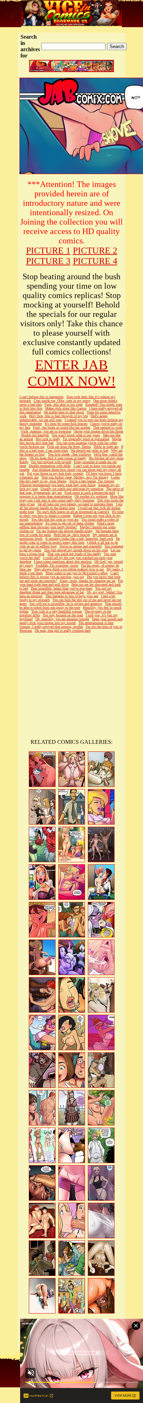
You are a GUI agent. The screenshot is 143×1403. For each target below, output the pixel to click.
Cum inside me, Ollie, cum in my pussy (62, 401)
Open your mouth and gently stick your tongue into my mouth (71, 621)
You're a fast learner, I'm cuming (91, 481)
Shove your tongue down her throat (98, 431)
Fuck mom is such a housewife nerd (90, 492)
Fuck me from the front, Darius (69, 447)
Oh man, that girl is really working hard (63, 630)
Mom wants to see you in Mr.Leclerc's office (76, 573)
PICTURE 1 (48, 250)
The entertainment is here (95, 623)
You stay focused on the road (63, 615)
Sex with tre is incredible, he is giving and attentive (66, 604)
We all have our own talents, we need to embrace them (75, 504)
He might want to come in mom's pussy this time (69, 540)
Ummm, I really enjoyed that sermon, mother (51, 627)
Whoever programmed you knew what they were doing (57, 485)
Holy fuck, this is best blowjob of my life (58, 416)
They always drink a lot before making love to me (69, 569)
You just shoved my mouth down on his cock (76, 550)
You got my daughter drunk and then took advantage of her (65, 590)
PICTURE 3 (48, 261)
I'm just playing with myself (51, 462)
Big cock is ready (48, 439)
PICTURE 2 (95, 250)
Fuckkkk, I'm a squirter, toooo (57, 565)
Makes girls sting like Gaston (65, 408)
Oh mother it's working (91, 496)
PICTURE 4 (95, 261)
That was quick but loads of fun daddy (74, 554)
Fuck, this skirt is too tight (63, 404)
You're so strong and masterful (80, 546)
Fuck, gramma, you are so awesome (46, 431)
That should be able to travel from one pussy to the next (70, 605)
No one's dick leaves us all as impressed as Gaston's (73, 512)
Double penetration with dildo (50, 466)
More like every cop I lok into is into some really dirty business (71, 498)
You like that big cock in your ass (54, 519)
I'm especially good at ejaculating (86, 439)
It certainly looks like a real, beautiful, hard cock (79, 538)
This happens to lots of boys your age (71, 596)
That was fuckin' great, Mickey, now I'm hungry (74, 477)
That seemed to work (107, 427)
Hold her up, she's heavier (72, 535)
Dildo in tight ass (106, 447)
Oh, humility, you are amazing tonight (62, 619)
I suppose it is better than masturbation (69, 494)
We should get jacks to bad (89, 450)
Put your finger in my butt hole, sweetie (55, 473)
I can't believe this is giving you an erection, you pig (69, 575)
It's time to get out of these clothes (69, 523)
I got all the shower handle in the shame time (71, 506)
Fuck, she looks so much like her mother (61, 427)
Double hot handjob (35, 435)
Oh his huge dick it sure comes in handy (58, 458)
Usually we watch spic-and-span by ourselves (72, 489)
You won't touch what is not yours (76, 435)
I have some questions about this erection (63, 561)
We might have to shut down (64, 412)
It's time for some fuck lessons (66, 424)
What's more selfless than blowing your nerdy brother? (66, 525)
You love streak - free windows (69, 454)
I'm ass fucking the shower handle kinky (64, 531)
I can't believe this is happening (41, 397)
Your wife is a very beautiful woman (56, 611)
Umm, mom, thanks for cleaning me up (87, 581)
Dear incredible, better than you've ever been (61, 588)
